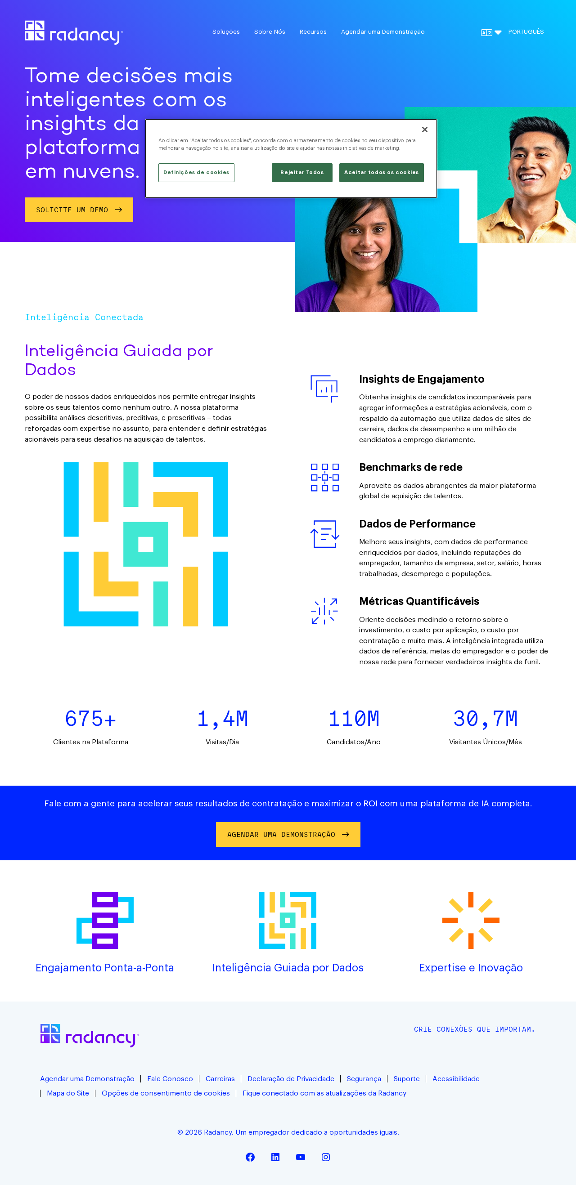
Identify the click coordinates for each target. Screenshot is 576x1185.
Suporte (407, 1078)
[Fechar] (425, 129)
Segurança (364, 1078)
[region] (291, 158)
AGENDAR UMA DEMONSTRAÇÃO (281, 834)
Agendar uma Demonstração (383, 32)
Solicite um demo (72, 210)
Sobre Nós (269, 32)
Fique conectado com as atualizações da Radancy (324, 1093)
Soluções (226, 32)
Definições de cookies (196, 172)
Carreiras (220, 1078)
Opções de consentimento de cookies (166, 1093)
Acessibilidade (456, 1078)
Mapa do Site (68, 1093)
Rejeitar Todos (302, 172)
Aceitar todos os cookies (381, 172)
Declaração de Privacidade (291, 1078)
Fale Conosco (170, 1078)
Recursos (313, 32)
